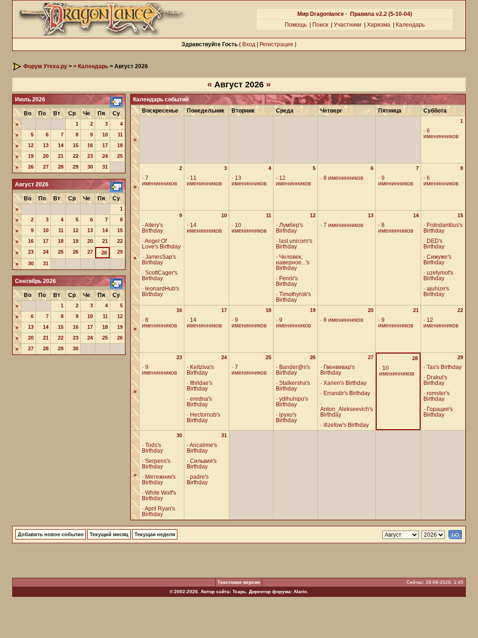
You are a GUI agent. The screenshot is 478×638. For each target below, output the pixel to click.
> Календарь (90, 66)
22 (75, 156)
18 (120, 145)
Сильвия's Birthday (202, 464)
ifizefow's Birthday (346, 425)
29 (75, 167)
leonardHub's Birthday (160, 291)
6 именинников (440, 134)
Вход (248, 44)
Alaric (300, 591)
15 (75, 145)
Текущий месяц (109, 534)
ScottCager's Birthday (159, 275)
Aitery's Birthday (152, 228)
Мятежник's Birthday (159, 480)
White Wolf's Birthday (159, 495)
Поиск (320, 24)
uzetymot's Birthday (438, 275)
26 (31, 167)
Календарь (410, 24)
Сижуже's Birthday (437, 260)
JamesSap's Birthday (159, 260)
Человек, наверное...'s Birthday (292, 262)
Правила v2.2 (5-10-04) (381, 14)
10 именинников (249, 228)
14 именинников (204, 228)
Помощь (296, 24)
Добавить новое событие (51, 534)
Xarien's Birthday (344, 383)
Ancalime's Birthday (202, 448)
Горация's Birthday (438, 412)
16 (90, 145)
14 (60, 145)
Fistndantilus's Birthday (443, 228)
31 (105, 167)
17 (105, 145)
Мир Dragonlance (320, 14)
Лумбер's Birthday (289, 228)
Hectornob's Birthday (203, 417)
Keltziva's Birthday (200, 370)
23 (90, 156)
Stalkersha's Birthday (293, 386)
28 (60, 167)
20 (46, 156)
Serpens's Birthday (156, 464)
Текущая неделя (154, 534)
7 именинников (159, 181)
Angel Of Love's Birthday (161, 244)
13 (46, 145)
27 (46, 167)
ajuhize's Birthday (436, 291)
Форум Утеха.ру (45, 66)
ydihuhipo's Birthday (292, 402)
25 (120, 156)
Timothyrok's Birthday (293, 297)
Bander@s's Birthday (293, 370)
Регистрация (276, 44)
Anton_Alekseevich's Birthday (346, 412)
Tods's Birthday (152, 448)
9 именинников (395, 181)
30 (90, 167)
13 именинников (249, 181)
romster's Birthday (436, 396)
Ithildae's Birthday (199, 386)
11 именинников (204, 181)
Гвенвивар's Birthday (337, 370)
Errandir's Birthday (346, 393)
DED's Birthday (433, 244)
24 (105, 156)
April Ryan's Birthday (158, 511)
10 (105, 134)
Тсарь (239, 591)
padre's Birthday (198, 480)
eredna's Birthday (199, 402)
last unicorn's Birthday (294, 244)
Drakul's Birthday (435, 380)
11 (120, 134)
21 (60, 156)
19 (31, 156)
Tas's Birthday (444, 367)
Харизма (378, 24)
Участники (347, 24)
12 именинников (293, 181)
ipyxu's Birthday (286, 417)
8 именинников (343, 178)
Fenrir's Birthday (287, 281)
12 (31, 145)
